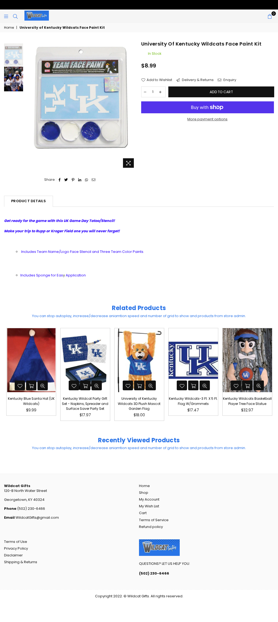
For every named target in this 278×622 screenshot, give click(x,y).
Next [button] (132, 105)
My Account (149, 499)
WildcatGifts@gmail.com (37, 517)
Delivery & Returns (197, 80)
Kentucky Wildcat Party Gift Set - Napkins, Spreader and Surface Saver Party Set (31, 403)
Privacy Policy (16, 548)
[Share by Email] (94, 179)
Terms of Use (15, 541)
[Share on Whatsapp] (86, 179)
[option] (80, 96)
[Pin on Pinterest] (73, 179)
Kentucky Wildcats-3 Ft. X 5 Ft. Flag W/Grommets (139, 401)
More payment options (207, 119)
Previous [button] (28, 105)
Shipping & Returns (20, 562)
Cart (143, 512)
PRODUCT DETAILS (28, 201)
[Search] (15, 16)
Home (9, 27)
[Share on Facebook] (60, 179)
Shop (143, 492)
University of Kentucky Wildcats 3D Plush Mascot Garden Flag (85, 403)
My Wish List (149, 506)
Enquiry (229, 80)
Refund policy (151, 526)
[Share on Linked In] (79, 179)
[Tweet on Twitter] (66, 179)
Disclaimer (13, 555)
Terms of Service (154, 520)
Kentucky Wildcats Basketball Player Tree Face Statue (193, 401)
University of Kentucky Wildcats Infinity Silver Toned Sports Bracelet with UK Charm (247, 406)
